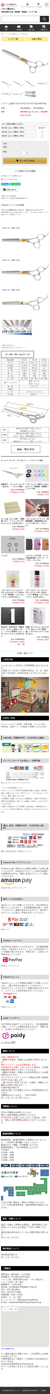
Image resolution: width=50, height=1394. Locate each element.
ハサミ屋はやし (8, 9)
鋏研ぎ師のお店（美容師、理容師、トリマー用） (20, 12)
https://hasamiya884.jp (27, 1300)
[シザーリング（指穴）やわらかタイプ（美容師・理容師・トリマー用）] (37, 473)
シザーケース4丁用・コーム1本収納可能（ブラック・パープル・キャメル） (37, 558)
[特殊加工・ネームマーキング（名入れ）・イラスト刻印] (12, 473)
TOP (6, 29)
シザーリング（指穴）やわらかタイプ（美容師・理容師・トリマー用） (37, 486)
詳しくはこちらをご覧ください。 (16, 1098)
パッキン (4, 556)
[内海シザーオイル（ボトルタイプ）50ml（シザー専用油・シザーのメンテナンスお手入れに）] (37, 616)
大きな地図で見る (7, 1349)
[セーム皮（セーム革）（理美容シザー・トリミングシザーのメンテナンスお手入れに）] (12, 508)
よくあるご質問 (8, 1042)
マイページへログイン (27, 6)
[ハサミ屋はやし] (9, 6)
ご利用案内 (18, 29)
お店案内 (43, 1390)
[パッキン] (12, 544)
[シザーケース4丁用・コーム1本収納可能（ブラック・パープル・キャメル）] (37, 544)
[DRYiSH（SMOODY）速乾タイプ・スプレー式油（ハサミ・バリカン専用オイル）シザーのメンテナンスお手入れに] (12, 616)
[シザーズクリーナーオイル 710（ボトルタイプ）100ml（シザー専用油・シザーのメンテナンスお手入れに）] (12, 579)
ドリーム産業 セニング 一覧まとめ (17, 34)
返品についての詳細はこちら (13, 176)
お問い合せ (31, 29)
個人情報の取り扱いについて (11, 1390)
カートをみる (38, 6)
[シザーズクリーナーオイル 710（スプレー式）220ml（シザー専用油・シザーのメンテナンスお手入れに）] (37, 579)
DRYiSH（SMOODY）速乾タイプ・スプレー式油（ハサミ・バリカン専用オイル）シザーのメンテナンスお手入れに (12, 631)
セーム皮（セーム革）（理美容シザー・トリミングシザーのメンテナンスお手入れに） (12, 521)
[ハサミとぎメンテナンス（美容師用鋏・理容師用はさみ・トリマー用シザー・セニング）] (37, 508)
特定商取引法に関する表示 (30, 1390)
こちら (12, 1237)
